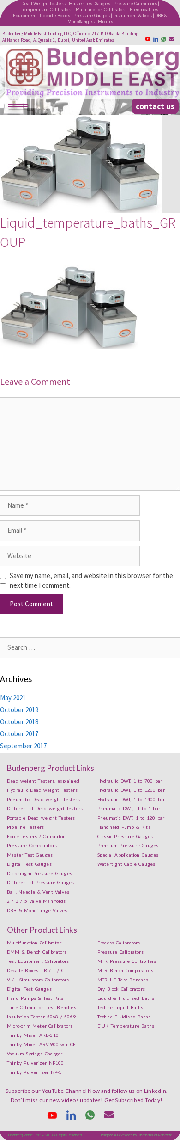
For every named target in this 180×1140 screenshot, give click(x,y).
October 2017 (19, 733)
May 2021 (13, 697)
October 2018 (19, 721)
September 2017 (23, 745)
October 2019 (19, 709)
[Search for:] (90, 647)
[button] (155, 106)
